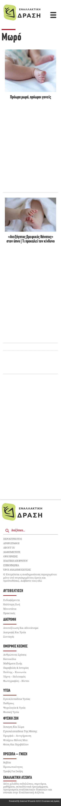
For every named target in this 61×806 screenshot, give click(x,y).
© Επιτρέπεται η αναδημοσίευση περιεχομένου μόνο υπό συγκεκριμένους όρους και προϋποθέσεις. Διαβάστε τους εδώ (30, 577)
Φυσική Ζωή (11, 719)
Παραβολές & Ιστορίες (16, 667)
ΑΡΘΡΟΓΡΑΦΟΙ (11, 543)
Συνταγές (8, 636)
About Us (8, 547)
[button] (53, 15)
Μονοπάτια (9, 608)
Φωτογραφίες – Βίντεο (16, 680)
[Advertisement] (30, 448)
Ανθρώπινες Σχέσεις (14, 654)
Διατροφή (9, 620)
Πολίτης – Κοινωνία (14, 672)
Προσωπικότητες (13, 766)
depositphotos (12, 538)
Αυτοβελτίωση (13, 591)
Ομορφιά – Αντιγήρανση (17, 735)
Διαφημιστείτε (11, 552)
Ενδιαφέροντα (11, 600)
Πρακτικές (9, 613)
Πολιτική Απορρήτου (15, 560)
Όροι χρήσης (10, 556)
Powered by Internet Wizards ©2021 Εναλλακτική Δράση (34, 801)
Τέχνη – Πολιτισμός (14, 676)
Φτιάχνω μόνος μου (15, 740)
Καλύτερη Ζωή (11, 604)
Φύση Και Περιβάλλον (16, 744)
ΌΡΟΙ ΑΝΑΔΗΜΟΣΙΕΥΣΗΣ (17, 569)
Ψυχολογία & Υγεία (14, 707)
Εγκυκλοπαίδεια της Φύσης (20, 731)
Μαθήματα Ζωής (12, 663)
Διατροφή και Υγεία (14, 632)
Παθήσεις (8, 703)
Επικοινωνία (11, 565)
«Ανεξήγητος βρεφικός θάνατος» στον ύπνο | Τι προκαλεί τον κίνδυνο (31, 239)
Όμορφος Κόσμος (15, 646)
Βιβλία (7, 762)
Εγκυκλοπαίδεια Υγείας (16, 698)
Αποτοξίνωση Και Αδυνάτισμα (20, 627)
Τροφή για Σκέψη (13, 771)
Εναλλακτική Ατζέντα (17, 778)
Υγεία (6, 691)
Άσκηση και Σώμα (13, 726)
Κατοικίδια (9, 659)
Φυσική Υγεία (11, 712)
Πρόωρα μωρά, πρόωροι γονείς (30, 97)
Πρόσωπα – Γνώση (15, 754)
